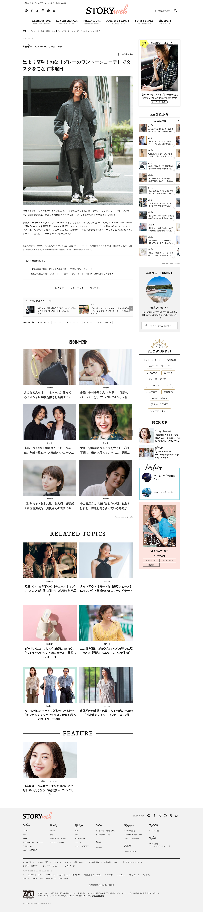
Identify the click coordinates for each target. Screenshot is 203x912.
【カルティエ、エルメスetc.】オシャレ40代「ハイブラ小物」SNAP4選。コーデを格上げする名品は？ (110, 309)
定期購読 (151, 565)
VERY (39, 875)
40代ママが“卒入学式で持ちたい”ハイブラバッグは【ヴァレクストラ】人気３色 (57, 309)
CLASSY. (31, 875)
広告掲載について (110, 862)
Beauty (53, 825)
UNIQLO (171, 360)
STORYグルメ (80, 838)
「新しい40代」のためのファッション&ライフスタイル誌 (44, 3)
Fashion (28, 46)
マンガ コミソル (134, 875)
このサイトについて (30, 866)
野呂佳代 (168, 392)
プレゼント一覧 (130, 851)
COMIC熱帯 (109, 875)
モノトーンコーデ (152, 360)
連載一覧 (99, 848)
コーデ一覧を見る (158, 102)
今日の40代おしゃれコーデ (48, 46)
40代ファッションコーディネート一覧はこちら (78, 288)
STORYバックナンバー (133, 835)
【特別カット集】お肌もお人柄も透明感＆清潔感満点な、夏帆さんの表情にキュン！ (49, 508)
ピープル (78, 842)
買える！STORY (159, 404)
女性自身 (87, 875)
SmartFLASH (97, 875)
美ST (61, 875)
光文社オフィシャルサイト (133, 862)
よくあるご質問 (42, 862)
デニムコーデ (89, 322)
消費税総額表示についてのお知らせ (101, 885)
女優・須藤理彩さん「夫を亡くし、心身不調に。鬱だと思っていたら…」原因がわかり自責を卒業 (105, 452)
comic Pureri (121, 875)
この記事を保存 (126, 54)
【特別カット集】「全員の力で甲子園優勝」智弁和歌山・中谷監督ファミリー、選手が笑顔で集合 (160, 230)
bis (67, 875)
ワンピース (151, 372)
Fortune (99, 825)
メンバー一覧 (154, 831)
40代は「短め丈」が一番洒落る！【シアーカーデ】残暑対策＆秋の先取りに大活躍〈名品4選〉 (160, 168)
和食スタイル (76, 875)
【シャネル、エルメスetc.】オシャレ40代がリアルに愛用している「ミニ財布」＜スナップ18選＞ (161, 218)
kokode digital (63, 878)
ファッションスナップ (159, 385)
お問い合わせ (78, 862)
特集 (24, 835)
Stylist (152, 838)
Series (98, 842)
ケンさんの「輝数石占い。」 (106, 831)
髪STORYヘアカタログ (58, 838)
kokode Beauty (38, 878)
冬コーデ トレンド (104, 322)
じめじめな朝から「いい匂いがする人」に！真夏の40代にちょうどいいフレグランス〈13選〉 (160, 193)
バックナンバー (167, 560)
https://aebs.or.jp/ (98, 896)
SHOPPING (27, 846)
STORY (47, 875)
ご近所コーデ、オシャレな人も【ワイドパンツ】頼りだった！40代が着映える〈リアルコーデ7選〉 (161, 205)
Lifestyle (79, 825)
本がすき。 (147, 875)
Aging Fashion (43, 322)
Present (127, 846)
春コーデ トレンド (159, 411)
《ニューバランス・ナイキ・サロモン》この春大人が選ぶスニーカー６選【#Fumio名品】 (160, 255)
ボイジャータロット (163, 492)
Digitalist (153, 825)
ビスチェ (168, 372)
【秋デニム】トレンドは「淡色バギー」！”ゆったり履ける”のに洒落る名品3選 (160, 143)
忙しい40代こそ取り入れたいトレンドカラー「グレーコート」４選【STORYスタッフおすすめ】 (73, 274)
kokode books (51, 878)
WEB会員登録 (94, 862)
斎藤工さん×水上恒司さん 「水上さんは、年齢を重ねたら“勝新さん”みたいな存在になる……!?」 (49, 452)
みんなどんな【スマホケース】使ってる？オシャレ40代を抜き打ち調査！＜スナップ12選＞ (49, 397)
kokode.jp (26, 878)
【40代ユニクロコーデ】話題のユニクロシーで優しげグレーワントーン (62, 269)
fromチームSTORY (30, 850)
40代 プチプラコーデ (159, 366)
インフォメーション (60, 862)
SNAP (25, 838)
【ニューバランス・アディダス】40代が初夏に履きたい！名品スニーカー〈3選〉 (160, 181)
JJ (23, 875)
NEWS (25, 831)
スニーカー (151, 392)
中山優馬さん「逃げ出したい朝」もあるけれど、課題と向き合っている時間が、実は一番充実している (105, 508)
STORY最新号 (129, 831)
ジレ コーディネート (159, 379)
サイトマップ (70, 866)
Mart (54, 875)
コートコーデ (58, 322)
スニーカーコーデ (73, 322)
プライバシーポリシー (51, 866)
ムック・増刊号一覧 (131, 838)
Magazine (129, 825)
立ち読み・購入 (151, 560)
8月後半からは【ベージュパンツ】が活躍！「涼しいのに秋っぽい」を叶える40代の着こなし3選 (161, 156)
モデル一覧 (27, 862)
